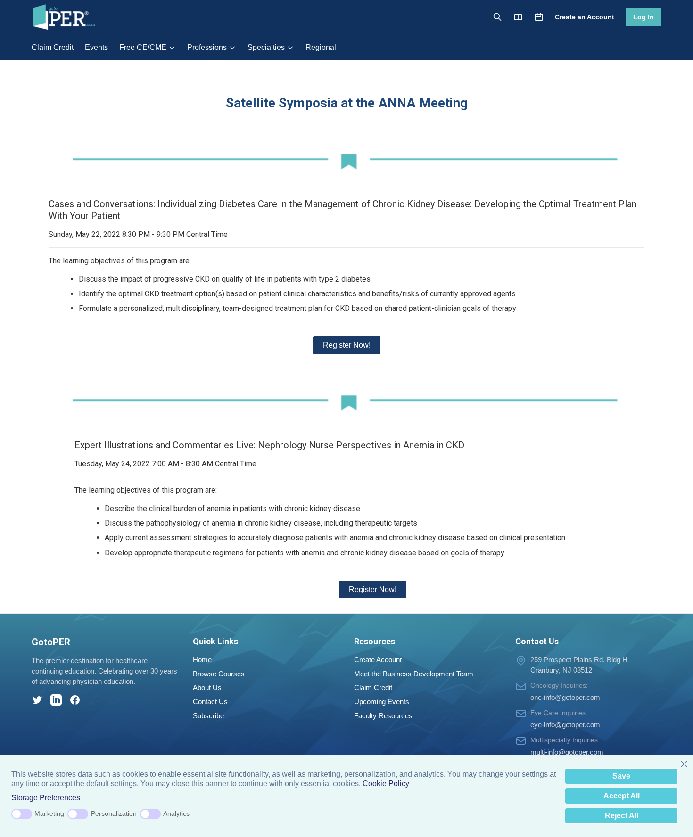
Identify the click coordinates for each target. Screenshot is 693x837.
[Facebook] (75, 700)
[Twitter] (37, 700)
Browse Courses (219, 674)
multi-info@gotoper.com (566, 752)
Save (621, 776)
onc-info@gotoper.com (565, 697)
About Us (207, 687)
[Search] (497, 17)
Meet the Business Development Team (413, 674)
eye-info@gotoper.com (565, 725)
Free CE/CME (142, 47)
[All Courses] (518, 17)
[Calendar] (539, 17)
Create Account (378, 660)
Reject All (621, 816)
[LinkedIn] (56, 700)
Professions (207, 47)
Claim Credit (53, 47)
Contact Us (210, 702)
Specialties (266, 47)
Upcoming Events (381, 702)
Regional (320, 47)
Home (202, 660)
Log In (643, 17)
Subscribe (208, 716)
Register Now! (347, 345)
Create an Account (584, 17)
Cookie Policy (386, 784)
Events (96, 47)
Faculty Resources (383, 716)
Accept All (621, 796)
